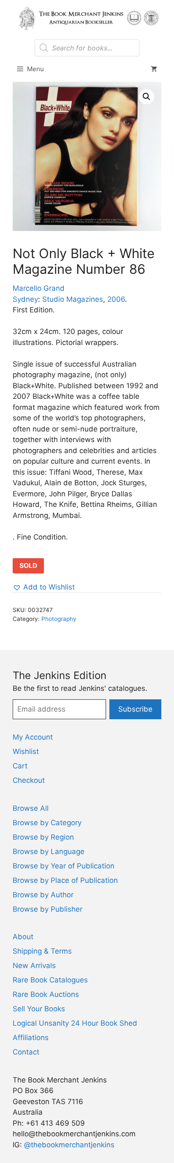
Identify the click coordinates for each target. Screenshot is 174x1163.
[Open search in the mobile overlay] (87, 47)
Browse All (31, 808)
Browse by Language (48, 851)
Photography (58, 618)
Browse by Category (47, 822)
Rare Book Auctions (46, 994)
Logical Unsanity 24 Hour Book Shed (75, 1023)
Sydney (25, 299)
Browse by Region (43, 837)
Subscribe (135, 709)
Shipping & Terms (42, 951)
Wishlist (26, 751)
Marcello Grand (39, 288)
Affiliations (31, 1037)
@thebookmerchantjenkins (69, 1145)
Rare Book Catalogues (50, 980)
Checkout (29, 780)
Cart (20, 766)
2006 (116, 299)
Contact (26, 1052)
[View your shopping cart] (154, 69)
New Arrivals (34, 965)
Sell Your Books (39, 1008)
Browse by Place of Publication (65, 880)
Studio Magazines (72, 299)
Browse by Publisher (47, 909)
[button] (146, 96)
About (23, 936)
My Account (33, 737)
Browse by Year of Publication (63, 866)
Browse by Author (43, 894)
